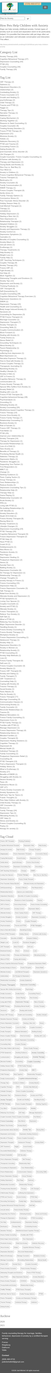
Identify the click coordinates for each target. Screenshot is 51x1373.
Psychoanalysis (5, 925)
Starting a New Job (29, 1023)
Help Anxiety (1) (6, 252)
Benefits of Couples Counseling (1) (14, 239)
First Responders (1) (8, 467)
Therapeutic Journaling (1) (11, 366)
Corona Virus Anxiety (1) (10, 415)
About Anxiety (5, 1247)
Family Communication (7, 1078)
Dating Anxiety (5, 1306)
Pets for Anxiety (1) (8, 694)
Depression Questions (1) (10, 299)
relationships (4, 976)
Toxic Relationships (27, 1167)
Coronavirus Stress (41, 853)
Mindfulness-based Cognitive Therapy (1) (17, 410)
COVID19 (23, 1281)
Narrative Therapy (6, 1230)
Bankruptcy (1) (6, 180)
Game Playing (20, 997)
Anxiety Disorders (38, 1277)
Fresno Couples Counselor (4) (12, 666)
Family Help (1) (6, 258)
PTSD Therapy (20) (8, 531)
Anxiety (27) (5, 772)
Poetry (18, 921)
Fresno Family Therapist (26, 879)
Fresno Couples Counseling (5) (13, 823)
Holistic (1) (4, 139)
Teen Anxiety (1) (6, 449)
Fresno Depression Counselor (10, 1023)
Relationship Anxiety (27, 1285)
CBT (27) (4, 787)
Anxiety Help (23, 1070)
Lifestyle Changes (6, 1091)
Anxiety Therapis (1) (8, 325)
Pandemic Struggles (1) (9, 462)
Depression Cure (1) (8, 720)
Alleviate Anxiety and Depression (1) (15, 596)
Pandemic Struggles (29, 942)
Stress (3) (4, 562)
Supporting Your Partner (8, 1214)
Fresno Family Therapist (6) (11, 661)
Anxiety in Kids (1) (7, 374)
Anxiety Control (19, 908)
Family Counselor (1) (8, 707)
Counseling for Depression (9, 1167)
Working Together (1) (9, 121)
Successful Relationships (8, 1150)
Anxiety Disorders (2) (8, 513)
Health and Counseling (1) (11, 307)
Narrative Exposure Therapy (9, 1019)
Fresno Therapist (8, 985)
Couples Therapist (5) (9, 738)
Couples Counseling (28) (10, 294)
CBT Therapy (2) (7, 82)
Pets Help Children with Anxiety (10, 1048)
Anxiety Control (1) (7, 232)
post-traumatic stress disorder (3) (14, 152)
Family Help (22, 1201)
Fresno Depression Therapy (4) (13, 730)
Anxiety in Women (21, 887)
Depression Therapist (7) (10, 322)
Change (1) (4, 472)
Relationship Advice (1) (9, 733)
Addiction (34, 1302)
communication (5, 1057)
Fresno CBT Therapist (7, 841)
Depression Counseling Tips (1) (13, 487)
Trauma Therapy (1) (8, 686)
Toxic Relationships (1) (9, 482)
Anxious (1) (4, 808)
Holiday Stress (24, 934)
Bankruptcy (4, 1226)
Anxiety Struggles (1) (8, 227)
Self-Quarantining (6, 887)
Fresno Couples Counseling (24, 1091)
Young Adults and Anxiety (8, 1285)
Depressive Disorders (7, 1251)
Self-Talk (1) (5, 617)
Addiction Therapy (26, 1150)
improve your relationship (24, 892)
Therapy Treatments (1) (10, 250)
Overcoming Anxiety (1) (9, 704)
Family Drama (20, 993)
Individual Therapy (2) (9, 751)
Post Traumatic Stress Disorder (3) (14, 201)
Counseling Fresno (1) (9, 146)
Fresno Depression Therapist (22, 853)
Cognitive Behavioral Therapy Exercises (13, 1205)
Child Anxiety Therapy (7, 1193)
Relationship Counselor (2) (11, 498)
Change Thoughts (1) (9, 578)
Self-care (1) (5, 663)
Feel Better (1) (6, 431)
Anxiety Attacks (34, 1083)
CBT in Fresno (5, 904)
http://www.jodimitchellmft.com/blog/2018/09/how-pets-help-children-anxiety (24, 46)
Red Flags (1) (5, 555)
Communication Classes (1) (11, 702)
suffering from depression (26, 1193)
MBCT (34, 1070)
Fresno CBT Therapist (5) (10, 671)
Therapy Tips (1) (7, 110)
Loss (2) (3, 658)
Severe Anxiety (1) (7, 779)
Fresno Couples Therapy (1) (12, 363)
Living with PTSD (6, 1002)
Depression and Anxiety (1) (11, 283)
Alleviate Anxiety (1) (8, 609)
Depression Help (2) (8, 586)
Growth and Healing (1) (9, 97)
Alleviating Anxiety (39, 955)
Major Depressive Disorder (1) (12, 624)
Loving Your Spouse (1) (9, 601)
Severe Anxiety (21, 1197)
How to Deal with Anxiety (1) (11, 361)
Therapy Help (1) (7, 493)
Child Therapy (5, 1074)
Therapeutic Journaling (8, 1163)
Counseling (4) (6, 759)
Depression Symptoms (7, 879)
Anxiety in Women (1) (9, 648)
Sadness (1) (5, 84)
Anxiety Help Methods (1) (10, 655)
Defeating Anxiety (25, 1214)
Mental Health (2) (7, 748)
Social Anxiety (21, 858)
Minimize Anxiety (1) (8, 136)
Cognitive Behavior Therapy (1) (13, 379)
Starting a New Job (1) (9, 216)
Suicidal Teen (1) (7, 565)
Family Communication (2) (11, 185)
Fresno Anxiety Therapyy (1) (12, 632)
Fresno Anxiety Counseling (39, 904)
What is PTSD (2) (7, 619)
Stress (42, 1023)
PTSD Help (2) (6, 539)
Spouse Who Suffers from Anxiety (11, 989)
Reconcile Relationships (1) (11, 710)
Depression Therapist (7, 1142)
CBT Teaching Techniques (8, 870)
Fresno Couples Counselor (25, 1138)
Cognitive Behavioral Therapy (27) (14, 59)
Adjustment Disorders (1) (10, 87)
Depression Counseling (28, 984)
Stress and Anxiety (41, 1214)
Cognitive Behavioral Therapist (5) (14, 534)
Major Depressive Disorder (20, 1277)
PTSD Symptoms (6, 1052)
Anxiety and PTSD (36, 1095)
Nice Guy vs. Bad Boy (40, 875)
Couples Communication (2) (11, 330)
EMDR (33, 870)
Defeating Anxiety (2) (8, 405)
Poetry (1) (4, 826)
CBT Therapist (5, 946)
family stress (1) (6, 193)
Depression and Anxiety (8, 1134)
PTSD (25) (4, 433)
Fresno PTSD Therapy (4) (11, 131)
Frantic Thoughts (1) (8, 797)
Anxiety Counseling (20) (10, 407)
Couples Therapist (30, 921)
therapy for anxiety (6, 849)
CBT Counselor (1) (8, 805)
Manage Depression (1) (10, 728)
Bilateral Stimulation (21, 1031)
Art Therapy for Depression (21, 976)
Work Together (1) (7, 276)
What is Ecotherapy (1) (9, 769)
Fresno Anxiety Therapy (21, 1209)
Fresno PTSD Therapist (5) (11, 394)
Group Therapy (26, 1176)
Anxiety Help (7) (6, 642)
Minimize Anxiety (5, 972)
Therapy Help (16, 1226)
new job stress (5, 1209)
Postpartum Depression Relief (37, 963)
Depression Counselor (38, 917)
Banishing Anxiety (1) (8, 369)
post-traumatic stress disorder (9, 1129)
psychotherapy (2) (7, 100)
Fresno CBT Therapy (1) (10, 428)
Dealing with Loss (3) (8, 392)
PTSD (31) (4, 64)
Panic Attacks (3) (7, 692)
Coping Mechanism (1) (9, 118)
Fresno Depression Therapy (9, 1176)
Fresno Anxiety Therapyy (28, 1268)
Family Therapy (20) (8, 69)
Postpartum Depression (8, 1070)
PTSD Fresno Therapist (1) (11, 317)
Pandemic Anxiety (6, 1243)
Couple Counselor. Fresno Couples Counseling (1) (21, 157)
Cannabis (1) (5, 237)
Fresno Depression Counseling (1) (14, 637)
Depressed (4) (6, 746)
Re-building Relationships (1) (12, 508)
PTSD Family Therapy (24, 1066)
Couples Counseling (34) (10, 67)
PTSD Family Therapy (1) (10, 723)
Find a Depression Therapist (9, 1159)
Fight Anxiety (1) (6, 270)
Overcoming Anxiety (20, 904)
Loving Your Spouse (7, 875)
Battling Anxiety (36, 1031)
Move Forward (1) (7, 332)
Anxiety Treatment (6, 921)
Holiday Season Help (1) (10, 203)
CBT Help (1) (5, 818)
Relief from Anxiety (21, 1243)
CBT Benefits (22, 1155)
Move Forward (18, 946)
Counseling (19, 1061)
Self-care (30, 946)
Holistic (16, 1247)
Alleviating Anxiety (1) (9, 816)
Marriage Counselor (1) (9, 320)
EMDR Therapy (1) (8, 188)
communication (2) (7, 382)
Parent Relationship (7, 1172)
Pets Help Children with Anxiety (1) (14, 800)
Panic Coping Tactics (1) (10, 477)
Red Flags (20, 1180)
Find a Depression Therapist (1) (13, 764)
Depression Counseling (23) (11, 529)
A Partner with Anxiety (39, 934)
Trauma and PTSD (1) (9, 105)
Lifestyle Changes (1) (9, 526)
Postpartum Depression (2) (11, 560)
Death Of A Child (6, 1040)
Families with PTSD (27, 1235)
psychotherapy (17, 862)
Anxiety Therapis (39, 1006)
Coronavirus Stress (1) (9, 198)
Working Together (41, 1104)
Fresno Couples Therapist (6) (12, 190)
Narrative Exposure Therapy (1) (13, 358)
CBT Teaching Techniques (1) (12, 260)
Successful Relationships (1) (11, 444)
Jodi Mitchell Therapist (22, 972)
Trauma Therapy (6, 1302)
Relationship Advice (6, 892)
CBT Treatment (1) (8, 679)
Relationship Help (24, 1163)
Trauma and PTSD (20, 925)
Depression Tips (5, 1095)
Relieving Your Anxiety (7, 1112)
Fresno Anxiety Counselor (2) (12, 790)
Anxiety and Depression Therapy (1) (15, 229)
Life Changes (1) (7, 154)
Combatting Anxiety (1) (9, 92)
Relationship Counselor (8, 1184)
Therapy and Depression (21, 955)
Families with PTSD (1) (9, 725)
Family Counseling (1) (9, 754)
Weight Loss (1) (6, 255)
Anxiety (33, 1108)
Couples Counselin (31, 1264)
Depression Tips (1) (8, 813)
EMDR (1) (4, 301)
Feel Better (37, 1116)
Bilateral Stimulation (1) (9, 715)
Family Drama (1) (7, 338)
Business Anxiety (6, 951)
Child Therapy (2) (7, 103)
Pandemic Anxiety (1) (9, 552)
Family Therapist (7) (8, 676)
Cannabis (3, 938)
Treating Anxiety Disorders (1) (12, 128)
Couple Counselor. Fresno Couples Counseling (15, 1116)
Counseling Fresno (34, 993)
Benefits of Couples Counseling (27, 896)
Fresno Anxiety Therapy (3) (11, 384)
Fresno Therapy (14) (8, 413)
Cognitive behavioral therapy (28, 1078)
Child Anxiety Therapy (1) (10, 803)
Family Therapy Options (27, 1294)
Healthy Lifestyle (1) (8, 371)
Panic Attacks (5, 866)
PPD (17, 1087)
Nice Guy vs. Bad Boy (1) (10, 167)
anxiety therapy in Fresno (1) (12, 580)
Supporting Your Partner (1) (11, 464)
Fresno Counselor (6, 1155)
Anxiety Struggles (6, 917)
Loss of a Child (20, 1027)
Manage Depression (35, 1112)
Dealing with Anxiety (26, 1010)
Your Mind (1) (5, 170)
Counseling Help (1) (8, 681)
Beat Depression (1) (8, 356)
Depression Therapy (22, 1002)
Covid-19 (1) (5, 544)
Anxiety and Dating (28, 1019)
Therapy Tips (4, 1083)
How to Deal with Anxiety (8, 930)
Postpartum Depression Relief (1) (14, 756)
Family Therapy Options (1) (11, 196)
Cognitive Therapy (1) (9, 743)
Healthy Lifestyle (42, 1014)
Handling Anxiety (39, 1099)
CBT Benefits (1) (7, 511)
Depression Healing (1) (9, 557)
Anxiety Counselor (21, 917)
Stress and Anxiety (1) (9, 821)
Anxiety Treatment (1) (9, 524)
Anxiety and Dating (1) (9, 673)
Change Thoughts (34, 849)
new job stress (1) (7, 245)
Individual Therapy (21, 1302)
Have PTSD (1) (6, 542)
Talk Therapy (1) (7, 591)
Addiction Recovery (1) (9, 141)
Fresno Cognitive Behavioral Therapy (12, 963)
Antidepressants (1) (8, 547)
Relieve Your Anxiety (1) (10, 614)
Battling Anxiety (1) (7, 568)
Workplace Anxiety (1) (9, 635)
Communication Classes (24, 1172)
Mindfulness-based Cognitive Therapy (27, 1230)
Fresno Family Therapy (31, 1048)
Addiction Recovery (38, 1243)
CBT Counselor (5, 908)
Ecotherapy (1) (6, 247)
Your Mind (4, 1108)
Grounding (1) (6, 402)
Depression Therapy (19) (10, 304)
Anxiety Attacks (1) (7, 668)
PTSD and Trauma (6, 1197)
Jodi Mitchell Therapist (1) (10, 206)
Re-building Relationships (25, 1260)
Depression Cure (35, 858)
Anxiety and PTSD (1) (9, 606)
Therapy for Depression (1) (11, 441)
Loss (35, 951)
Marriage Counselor (23, 1255)
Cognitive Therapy (6, 1087)
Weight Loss (4, 942)
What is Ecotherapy (6, 1255)
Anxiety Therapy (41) (8, 265)
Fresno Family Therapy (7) (11, 418)
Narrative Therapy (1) (9, 113)
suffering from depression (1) (12, 353)
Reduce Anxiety (5, 900)
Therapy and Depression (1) (11, 162)
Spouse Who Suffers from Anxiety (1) (15, 387)
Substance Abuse (20, 1095)
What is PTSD (5, 959)
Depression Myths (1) (9, 459)
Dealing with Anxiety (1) (9, 335)
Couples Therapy (20, 1044)
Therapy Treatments (37, 1281)
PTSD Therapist (36, 925)
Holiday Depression (6, 1180)
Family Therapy (6, 1289)
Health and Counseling (25, 1014)
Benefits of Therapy (7, 1138)
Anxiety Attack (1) (7, 242)
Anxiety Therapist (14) (9, 438)
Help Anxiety (42, 845)
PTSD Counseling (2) (9, 653)
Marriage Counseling (7, 1260)
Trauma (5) (4, 712)
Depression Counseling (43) (11, 62)
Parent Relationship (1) (9, 348)
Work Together (18, 1074)
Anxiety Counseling (38, 1052)
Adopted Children (32, 938)
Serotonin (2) (5, 312)
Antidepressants (16, 1222)
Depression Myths (34, 908)
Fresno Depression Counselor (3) (14, 588)
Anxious (26, 951)
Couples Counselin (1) (9, 604)
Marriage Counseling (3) (10, 699)
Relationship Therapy (25, 1184)
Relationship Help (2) (8, 490)
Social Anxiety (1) (7, 689)
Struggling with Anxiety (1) (10, 777)
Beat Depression (36, 1201)
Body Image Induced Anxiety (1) (13, 309)
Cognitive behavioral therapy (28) (14, 397)
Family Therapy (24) (8, 810)
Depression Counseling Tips (22, 866)
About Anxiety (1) (7, 345)
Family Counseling (6, 997)
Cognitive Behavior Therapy (31, 1247)
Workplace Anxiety (39, 1255)
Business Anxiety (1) (8, 423)
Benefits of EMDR (16, 938)
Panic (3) (3, 782)
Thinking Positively (24, 841)
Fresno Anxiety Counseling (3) (12, 630)
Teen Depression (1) (8, 219)
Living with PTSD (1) (8, 506)
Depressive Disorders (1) (10, 645)
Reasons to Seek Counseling (24, 900)
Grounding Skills (41, 1172)
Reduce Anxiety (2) (8, 485)
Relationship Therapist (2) (10, 221)
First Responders (37, 887)
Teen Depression (28, 1239)
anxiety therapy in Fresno (8, 967)
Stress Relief (39, 967)
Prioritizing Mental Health (22, 1006)
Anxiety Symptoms (25, 980)
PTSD (41, 1294)
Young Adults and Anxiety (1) (12, 165)
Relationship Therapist (34, 1074)
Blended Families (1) (8, 735)
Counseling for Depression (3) (12, 314)
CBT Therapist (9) (7, 289)
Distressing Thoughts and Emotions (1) (16, 278)
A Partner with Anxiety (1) (10, 159)
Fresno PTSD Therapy (33, 1272)
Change (23, 870)
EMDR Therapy (5, 1006)
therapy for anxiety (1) (9, 828)
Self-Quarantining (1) (8, 291)
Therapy (23, 1188)
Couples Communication (19, 1108)
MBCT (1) (4, 469)
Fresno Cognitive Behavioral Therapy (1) (17, 175)
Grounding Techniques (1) (11, 343)
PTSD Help (34, 1197)
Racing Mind (40, 1129)
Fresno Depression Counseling (24, 1040)
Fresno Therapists (6, 1298)
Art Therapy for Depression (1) (12, 573)
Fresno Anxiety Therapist (8, 1281)
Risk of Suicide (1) (7, 425)
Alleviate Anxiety (5, 913)
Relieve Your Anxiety (7, 1125)
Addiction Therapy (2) (9, 456)
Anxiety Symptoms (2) (9, 792)
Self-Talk (32, 1205)
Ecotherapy (23, 1218)
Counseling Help (6, 1044)
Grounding (38, 866)
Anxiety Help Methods (30, 1087)
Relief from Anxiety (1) (9, 593)
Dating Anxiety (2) (7, 149)
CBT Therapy (37, 913)
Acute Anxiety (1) (7, 500)
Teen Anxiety (34, 997)
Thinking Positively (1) (9, 286)
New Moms (21, 1121)
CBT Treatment (5, 1146)
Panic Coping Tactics (21, 913)
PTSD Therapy (5, 1104)
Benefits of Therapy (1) (9, 451)
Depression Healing (31, 1222)
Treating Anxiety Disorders (8, 1188)
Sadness (30, 1180)
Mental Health (42, 1260)
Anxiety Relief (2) (7, 389)
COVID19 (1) (5, 211)
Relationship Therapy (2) (10, 575)
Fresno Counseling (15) (10, 583)
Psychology (29, 989)
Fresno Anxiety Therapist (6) (12, 518)
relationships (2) (6, 90)
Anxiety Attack (22, 1125)
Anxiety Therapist (6, 1099)
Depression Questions (40, 972)
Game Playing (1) (7, 495)
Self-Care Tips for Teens (8, 1294)
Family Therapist (5, 1031)
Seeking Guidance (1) (9, 475)
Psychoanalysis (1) (8, 400)
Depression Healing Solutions (29, 1134)
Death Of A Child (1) (8, 516)
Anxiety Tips (27, 1129)
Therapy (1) (5, 208)
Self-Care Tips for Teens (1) (11, 795)
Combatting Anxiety (31, 1226)
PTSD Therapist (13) (8, 761)
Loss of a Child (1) (7, 446)
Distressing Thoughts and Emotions (11, 1272)
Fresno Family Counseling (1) (12, 717)
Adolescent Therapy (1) (9, 640)
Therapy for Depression (8, 1218)
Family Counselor (6, 993)
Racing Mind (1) (6, 521)
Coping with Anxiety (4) (9, 684)
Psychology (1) (6, 351)
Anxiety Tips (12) (7, 281)
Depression (4, 854)
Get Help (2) (5, 273)
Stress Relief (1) (6, 340)
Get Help (3, 1222)
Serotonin (4, 1010)
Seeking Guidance (21, 1052)
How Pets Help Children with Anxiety (24, 25)
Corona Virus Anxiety (33, 862)
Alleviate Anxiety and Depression (34, 883)
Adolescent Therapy (24, 1142)
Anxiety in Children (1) (9, 172)
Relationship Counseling (8, 980)
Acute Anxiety (27, 1146)
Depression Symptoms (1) (11, 234)
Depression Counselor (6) (10, 570)
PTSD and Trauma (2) (9, 144)
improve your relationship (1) (12, 436)
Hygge (17, 1146)
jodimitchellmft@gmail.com (13, 1362)
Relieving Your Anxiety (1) (10, 622)
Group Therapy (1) (8, 480)
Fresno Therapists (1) (9, 611)
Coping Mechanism (6, 858)
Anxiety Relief (39, 1142)
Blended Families (6, 1061)
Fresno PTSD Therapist (8, 934)
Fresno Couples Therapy (8, 1035)
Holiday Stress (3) (7, 766)
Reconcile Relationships (25, 1251)
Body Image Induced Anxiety (9, 1239)
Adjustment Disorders (7, 896)
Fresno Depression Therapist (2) (13, 537)
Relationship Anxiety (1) (9, 650)
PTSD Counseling (36, 1218)
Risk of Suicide (38, 1002)
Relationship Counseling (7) (11, 420)
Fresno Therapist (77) (9, 697)
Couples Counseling (33, 1061)
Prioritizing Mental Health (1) (12, 454)
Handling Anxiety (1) (8, 627)
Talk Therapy (26, 1159)
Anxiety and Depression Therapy (26, 1298)
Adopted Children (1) (8, 224)
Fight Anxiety (20, 849)
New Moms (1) (6, 549)
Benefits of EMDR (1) (9, 774)
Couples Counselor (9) (9, 126)
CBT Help (22, 1112)
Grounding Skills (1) (8, 327)
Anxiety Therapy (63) (8, 56)
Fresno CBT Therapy (7, 1014)
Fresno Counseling (7, 1121)
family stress (4, 862)
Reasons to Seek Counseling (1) (13, 123)
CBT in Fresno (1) (7, 376)
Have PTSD (4, 1277)
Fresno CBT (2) (6, 268)
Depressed (33, 1121)
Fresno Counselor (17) (9, 95)
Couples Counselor (35, 1027)
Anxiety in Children (19, 1083)
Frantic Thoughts (26, 967)
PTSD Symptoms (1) (8, 599)
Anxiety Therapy (38, 1057)
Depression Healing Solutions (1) (13, 741)
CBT (12, 1010)
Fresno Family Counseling (8, 1235)
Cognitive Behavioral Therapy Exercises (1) (18, 296)
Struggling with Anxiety (21, 1057)
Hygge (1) (4, 108)
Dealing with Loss (40, 1035)
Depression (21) (6, 134)
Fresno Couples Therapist (23, 1104)
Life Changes (35, 1188)
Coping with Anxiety (20, 959)
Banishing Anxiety (25, 930)
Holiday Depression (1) (9, 214)
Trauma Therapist (6, 1027)
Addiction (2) (5, 115)
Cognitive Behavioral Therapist (10, 845)
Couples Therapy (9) (8, 263)
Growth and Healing (23, 1099)
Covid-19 (15, 942)
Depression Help (29, 845)
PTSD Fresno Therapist (23, 1289)
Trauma (39, 900)
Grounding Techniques (7, 1201)
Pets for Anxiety (25, 1035)
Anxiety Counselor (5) (9, 183)
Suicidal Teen (17, 1264)
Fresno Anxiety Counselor (8, 1268)
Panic (17, 951)
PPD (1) (3, 503)
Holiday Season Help (7, 1066)
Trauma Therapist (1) (9, 177)
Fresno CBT (4, 1264)
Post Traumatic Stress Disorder (10, 883)
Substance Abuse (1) (8, 785)
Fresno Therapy (23, 875)
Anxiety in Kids (5, 955)
